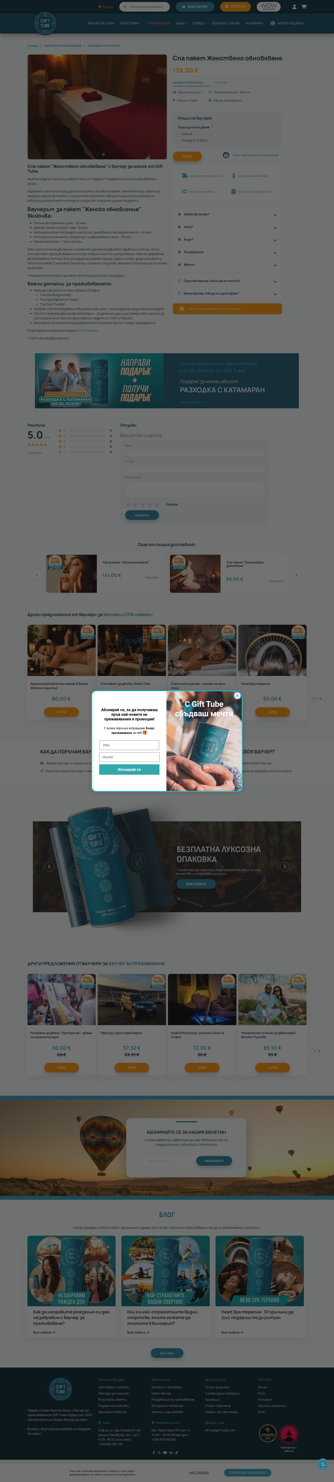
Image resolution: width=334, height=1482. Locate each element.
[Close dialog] (237, 695)
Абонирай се (129, 769)
